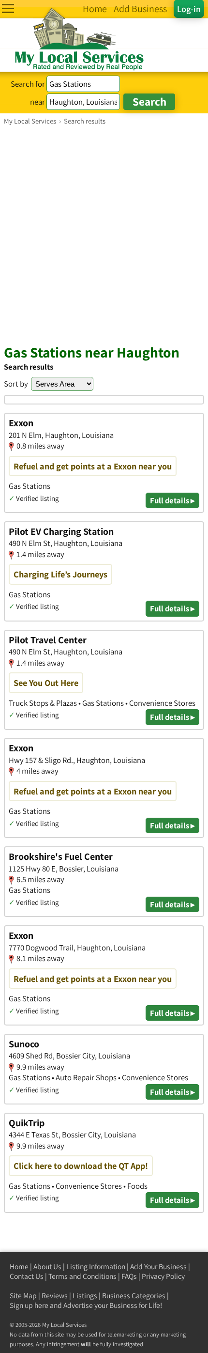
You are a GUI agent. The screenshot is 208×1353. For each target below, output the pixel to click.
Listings (85, 1295)
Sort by (16, 383)
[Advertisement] (104, 234)
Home (19, 1266)
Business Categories (133, 1295)
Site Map (23, 1295)
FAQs (129, 1276)
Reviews (55, 1295)
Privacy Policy (163, 1276)
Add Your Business (158, 1266)
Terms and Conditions (82, 1276)
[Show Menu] (8, 8)
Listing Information (95, 1266)
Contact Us (27, 1276)
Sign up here (29, 1305)
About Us (47, 1266)
